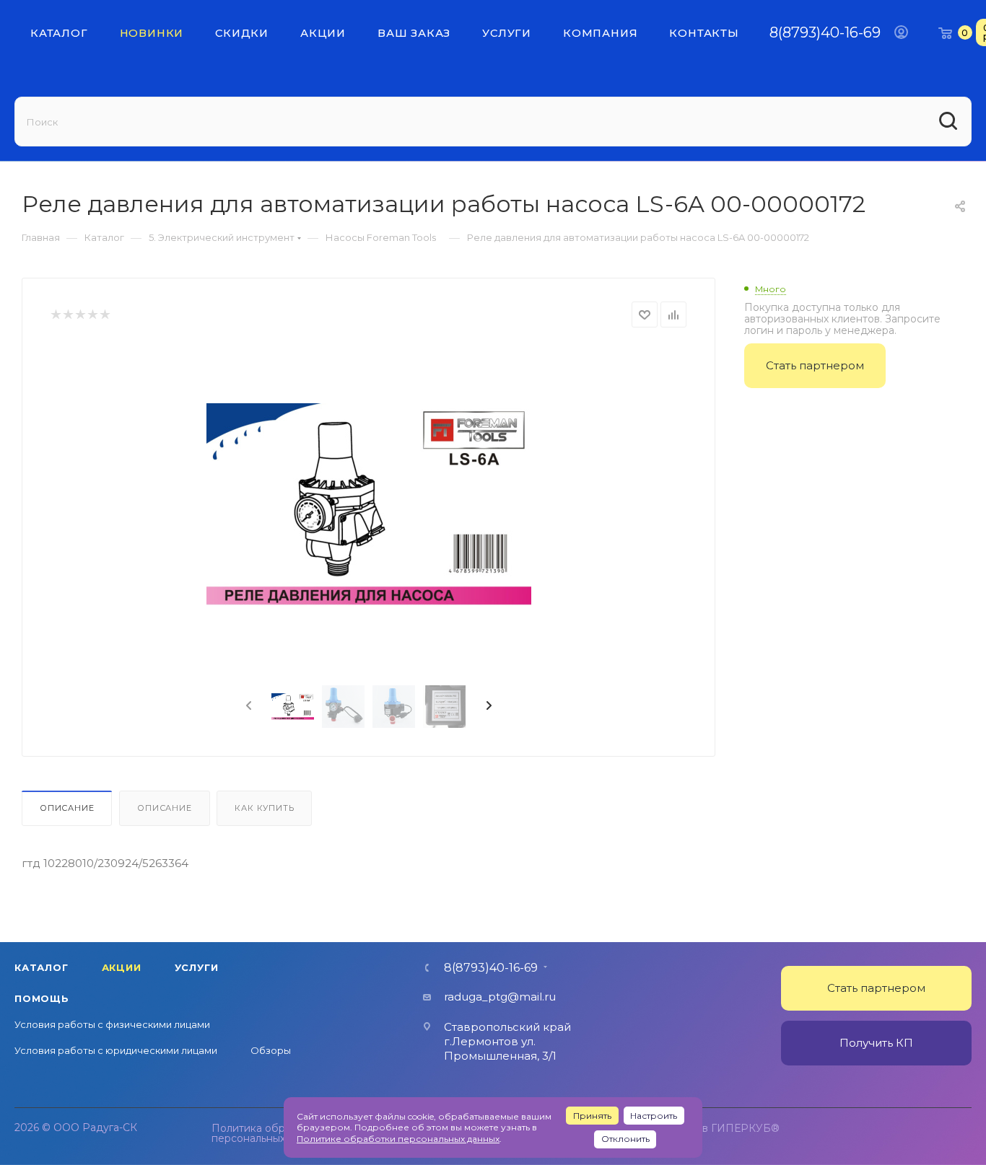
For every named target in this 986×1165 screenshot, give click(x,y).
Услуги (197, 967)
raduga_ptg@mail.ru (500, 996)
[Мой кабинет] (901, 32)
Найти (950, 121)
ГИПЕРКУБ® (745, 1128)
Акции (121, 967)
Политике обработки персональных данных (398, 1138)
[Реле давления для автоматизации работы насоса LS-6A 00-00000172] (368, 508)
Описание (67, 808)
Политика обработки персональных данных (268, 1133)
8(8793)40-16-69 (825, 32)
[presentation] (247, 706)
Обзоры (270, 1050)
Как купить (264, 808)
